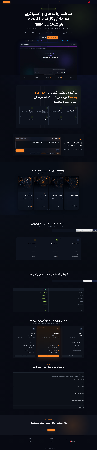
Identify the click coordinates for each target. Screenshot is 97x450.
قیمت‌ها (48, 1)
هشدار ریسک (30, 441)
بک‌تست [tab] (90, 230)
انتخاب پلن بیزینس (25, 355)
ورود (11, 1)
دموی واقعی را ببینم (42, 37)
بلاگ (40, 1)
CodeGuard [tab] (77, 230)
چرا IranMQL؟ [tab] (93, 281)
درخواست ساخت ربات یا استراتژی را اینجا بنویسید (53, 140)
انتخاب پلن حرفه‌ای (49, 355)
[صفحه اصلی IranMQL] (90, 2)
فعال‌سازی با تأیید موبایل (72, 355)
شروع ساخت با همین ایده (20, 150)
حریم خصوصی (30, 438)
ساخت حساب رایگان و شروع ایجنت (53, 37)
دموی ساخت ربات (56, 1)
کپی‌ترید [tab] (82, 230)
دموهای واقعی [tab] (85, 281)
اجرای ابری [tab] (86, 230)
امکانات (51, 1)
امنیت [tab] (89, 281)
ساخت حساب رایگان (7, 1)
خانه (59, 1)
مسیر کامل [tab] (94, 230)
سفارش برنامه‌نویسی (44, 1)
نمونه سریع (57, 150)
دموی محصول (51, 438)
